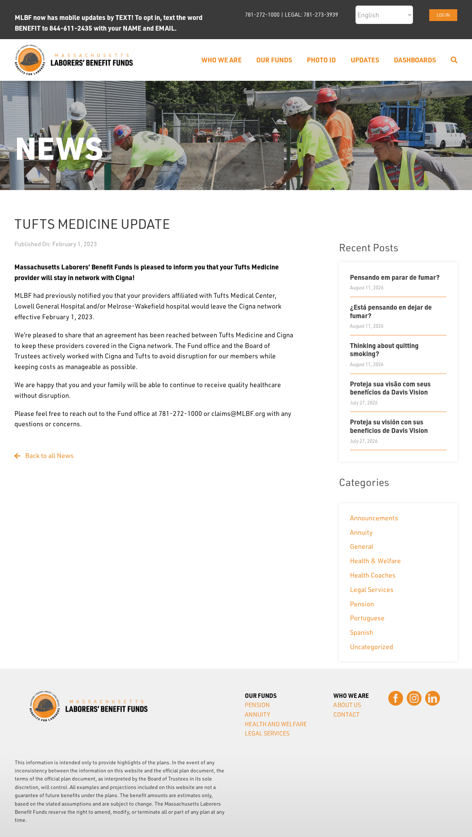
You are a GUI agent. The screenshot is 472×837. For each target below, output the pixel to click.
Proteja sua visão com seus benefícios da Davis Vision (390, 387)
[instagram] (414, 698)
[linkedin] (432, 698)
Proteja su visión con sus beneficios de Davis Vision (389, 425)
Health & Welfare (375, 561)
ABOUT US (347, 705)
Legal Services (371, 589)
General (361, 546)
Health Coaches (373, 575)
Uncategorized (371, 647)
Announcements (374, 518)
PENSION (257, 705)
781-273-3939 (320, 14)
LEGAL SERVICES (267, 733)
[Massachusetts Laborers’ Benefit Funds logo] (74, 48)
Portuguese (367, 618)
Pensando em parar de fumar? (395, 277)
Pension (362, 604)
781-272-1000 (262, 14)
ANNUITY (257, 714)
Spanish (361, 632)
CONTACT (346, 714)
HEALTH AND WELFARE (276, 724)
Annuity (361, 532)
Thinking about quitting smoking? (384, 349)
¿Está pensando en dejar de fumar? (391, 311)
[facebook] (395, 698)
